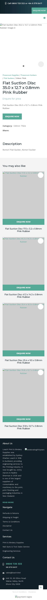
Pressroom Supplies (11, 75)
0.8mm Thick (21, 78)
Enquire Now (39, 11)
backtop (41, 587)
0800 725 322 (14, 563)
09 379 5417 (11, 567)
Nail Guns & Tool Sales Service (16, 547)
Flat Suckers (9, 78)
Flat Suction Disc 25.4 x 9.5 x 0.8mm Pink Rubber (23, 361)
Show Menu (4, 18)
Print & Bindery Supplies (13, 542)
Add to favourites (40, 175)
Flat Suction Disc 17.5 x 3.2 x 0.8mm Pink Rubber (23, 230)
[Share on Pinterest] (22, 130)
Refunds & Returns (11, 513)
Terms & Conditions (11, 522)
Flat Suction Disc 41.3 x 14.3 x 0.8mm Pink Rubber (23, 295)
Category (7, 126)
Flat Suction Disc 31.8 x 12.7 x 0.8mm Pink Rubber (24, 427)
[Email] (18, 130)
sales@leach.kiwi (13, 573)
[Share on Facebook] (10, 130)
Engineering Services (11, 551)
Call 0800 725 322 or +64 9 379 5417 (25, 3)
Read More (8, 502)
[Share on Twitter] (14, 130)
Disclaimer (7, 526)
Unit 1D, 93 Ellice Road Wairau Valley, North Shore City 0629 (16, 581)
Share (5, 130)
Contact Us (7, 530)
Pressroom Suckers (29, 75)
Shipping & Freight (11, 517)
